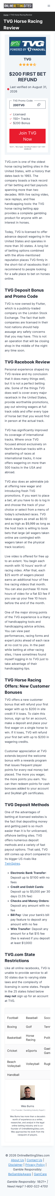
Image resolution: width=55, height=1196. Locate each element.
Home (6, 15)
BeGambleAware (19, 1174)
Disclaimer (15, 1165)
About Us (17, 1160)
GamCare (40, 1174)
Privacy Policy (35, 1165)
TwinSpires (12, 863)
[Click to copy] (39, 105)
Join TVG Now (27, 136)
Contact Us (34, 1160)
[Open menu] (48, 6)
